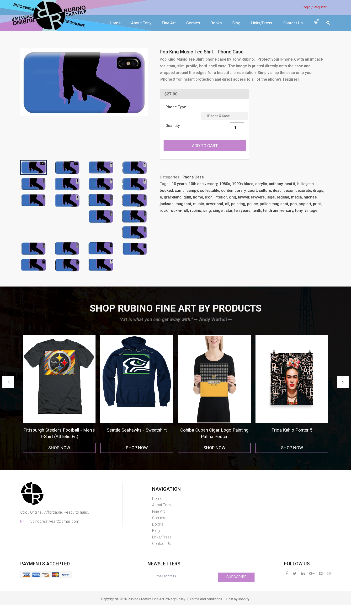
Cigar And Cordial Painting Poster (292, 430)
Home (115, 23)
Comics (193, 23)
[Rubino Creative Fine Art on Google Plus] (311, 573)
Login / (307, 7)
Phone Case (193, 177)
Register (320, 7)
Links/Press (261, 23)
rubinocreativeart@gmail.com (54, 521)
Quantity (172, 125)
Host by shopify (238, 599)
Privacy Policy (175, 599)
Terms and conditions (206, 599)
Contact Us (293, 23)
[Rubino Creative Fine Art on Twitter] (295, 573)
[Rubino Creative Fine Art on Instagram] (329, 573)
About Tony (141, 23)
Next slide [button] (343, 382)
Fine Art (169, 23)
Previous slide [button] (8, 382)
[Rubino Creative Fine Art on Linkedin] (303, 573)
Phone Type (175, 107)
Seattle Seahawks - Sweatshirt (59, 430)
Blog (236, 23)
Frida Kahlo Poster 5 (214, 430)
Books (216, 23)
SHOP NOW (59, 447)
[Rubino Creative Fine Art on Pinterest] (321, 573)
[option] (59, 394)
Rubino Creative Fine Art (146, 599)
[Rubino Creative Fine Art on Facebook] (287, 573)
